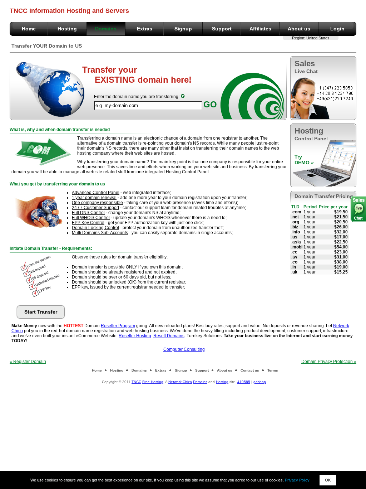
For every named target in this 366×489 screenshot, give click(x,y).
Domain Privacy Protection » (328, 361)
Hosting (67, 29)
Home (29, 29)
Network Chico (180, 382)
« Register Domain (28, 361)
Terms (272, 370)
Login (337, 29)
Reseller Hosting (135, 335)
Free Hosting (152, 382)
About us (299, 29)
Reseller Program (118, 325)
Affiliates (260, 29)
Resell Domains (168, 335)
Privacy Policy (297, 480)
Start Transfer (40, 312)
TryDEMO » (304, 159)
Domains (106, 29)
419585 (243, 382)
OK (328, 480)
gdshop (259, 382)
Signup (183, 29)
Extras (144, 29)
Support (222, 29)
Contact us (250, 370)
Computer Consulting (184, 349)
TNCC (136, 382)
